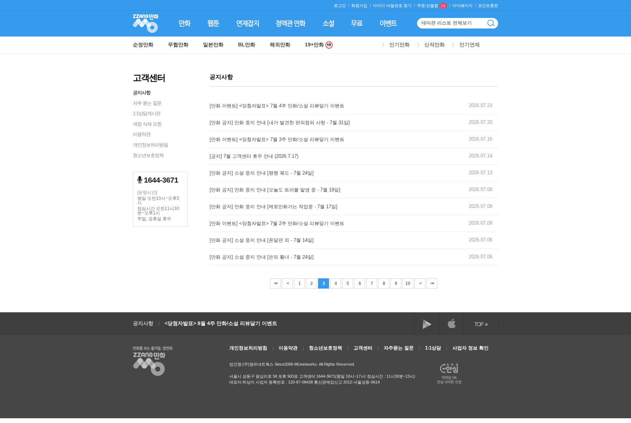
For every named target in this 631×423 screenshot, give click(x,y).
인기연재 (469, 44)
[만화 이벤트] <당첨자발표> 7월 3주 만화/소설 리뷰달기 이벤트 (277, 139)
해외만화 (280, 44)
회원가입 (359, 6)
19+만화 (315, 44)
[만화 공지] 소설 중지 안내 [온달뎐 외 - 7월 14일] (262, 240)
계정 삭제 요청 (147, 124)
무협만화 (178, 44)
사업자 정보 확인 (470, 348)
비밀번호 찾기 (399, 6)
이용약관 (141, 134)
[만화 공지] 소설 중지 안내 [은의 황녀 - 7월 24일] (262, 257)
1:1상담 (433, 348)
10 (407, 283)
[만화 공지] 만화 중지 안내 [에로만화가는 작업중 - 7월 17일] (273, 206)
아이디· (379, 6)
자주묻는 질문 (399, 348)
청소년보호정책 (148, 155)
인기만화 (399, 44)
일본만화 (213, 44)
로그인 (340, 6)
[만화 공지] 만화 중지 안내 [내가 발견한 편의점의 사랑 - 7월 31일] (280, 122)
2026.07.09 (480, 189)
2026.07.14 (480, 156)
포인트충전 (488, 6)
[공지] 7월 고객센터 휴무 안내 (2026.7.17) (254, 156)
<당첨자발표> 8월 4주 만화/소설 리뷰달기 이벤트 (221, 323)
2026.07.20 (480, 122)
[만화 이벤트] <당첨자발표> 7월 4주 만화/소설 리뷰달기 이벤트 (277, 105)
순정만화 (143, 44)
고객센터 (362, 348)
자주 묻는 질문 (147, 103)
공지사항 (141, 92)
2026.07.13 (480, 172)
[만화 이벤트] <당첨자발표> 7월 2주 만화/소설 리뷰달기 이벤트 (277, 223)
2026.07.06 (480, 240)
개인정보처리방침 (150, 145)
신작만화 (434, 44)
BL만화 (246, 44)
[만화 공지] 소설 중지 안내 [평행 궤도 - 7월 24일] (262, 173)
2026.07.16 (480, 139)
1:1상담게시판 (146, 113)
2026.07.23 (480, 105)
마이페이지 (462, 6)
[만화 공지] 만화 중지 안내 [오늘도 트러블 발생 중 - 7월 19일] (275, 190)
